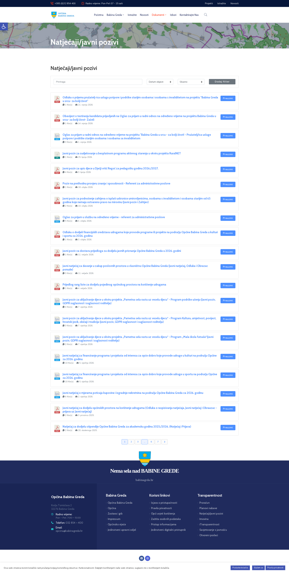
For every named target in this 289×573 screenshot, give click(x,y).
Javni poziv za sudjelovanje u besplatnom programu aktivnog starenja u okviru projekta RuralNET (122, 153)
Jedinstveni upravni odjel (122, 529)
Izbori (173, 14)
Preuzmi (228, 98)
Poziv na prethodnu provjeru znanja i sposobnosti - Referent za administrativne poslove (116, 183)
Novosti (144, 14)
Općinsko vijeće (117, 524)
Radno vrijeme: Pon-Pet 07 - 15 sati (104, 3)
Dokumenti (158, 14)
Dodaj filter (222, 81)
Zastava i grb (115, 513)
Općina (112, 508)
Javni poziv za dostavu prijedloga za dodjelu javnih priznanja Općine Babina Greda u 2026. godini (122, 251)
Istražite (132, 14)
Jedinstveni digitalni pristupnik (168, 529)
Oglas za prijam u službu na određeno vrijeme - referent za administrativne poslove (114, 217)
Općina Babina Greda (120, 502)
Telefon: (69, 522)
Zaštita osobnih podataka (166, 518)
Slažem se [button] (258, 567)
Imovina (203, 518)
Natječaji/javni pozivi (211, 513)
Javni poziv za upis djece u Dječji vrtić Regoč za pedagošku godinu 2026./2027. (110, 168)
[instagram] (147, 558)
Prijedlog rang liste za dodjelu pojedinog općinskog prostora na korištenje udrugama (114, 284)
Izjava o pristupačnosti (164, 502)
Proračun (204, 502)
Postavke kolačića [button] (240, 567)
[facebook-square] (141, 558)
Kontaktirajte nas (189, 14)
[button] (4, 26)
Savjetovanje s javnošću (213, 529)
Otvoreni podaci (208, 535)
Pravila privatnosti (161, 508)
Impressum (114, 518)
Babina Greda (114, 14)
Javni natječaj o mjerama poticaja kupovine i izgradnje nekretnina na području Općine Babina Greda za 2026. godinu (133, 393)
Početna (98, 14)
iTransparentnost (209, 524)
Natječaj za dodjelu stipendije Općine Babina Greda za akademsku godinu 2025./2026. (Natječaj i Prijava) (127, 426)
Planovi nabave (208, 508)
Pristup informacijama (163, 524)
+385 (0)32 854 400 (65, 3)
